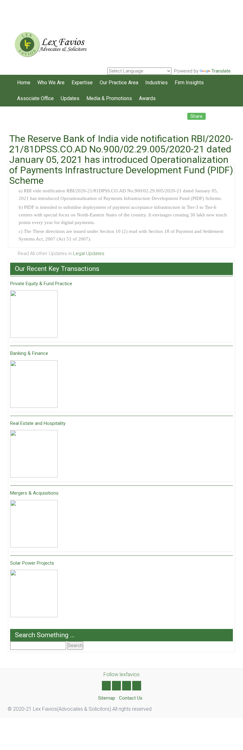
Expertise (82, 83)
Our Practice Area (119, 83)
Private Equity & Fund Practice (41, 283)
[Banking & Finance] (34, 384)
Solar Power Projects (32, 563)
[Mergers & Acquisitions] (34, 524)
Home (23, 83)
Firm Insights (189, 83)
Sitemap (106, 698)
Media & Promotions (109, 98)
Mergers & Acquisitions (34, 493)
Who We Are (51, 83)
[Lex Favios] (49, 42)
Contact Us (130, 698)
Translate (221, 71)
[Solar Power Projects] (34, 593)
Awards (147, 98)
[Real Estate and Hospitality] (34, 454)
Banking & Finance (29, 353)
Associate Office (35, 98)
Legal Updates (88, 253)
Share (196, 116)
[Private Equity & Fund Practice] (34, 314)
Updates (70, 98)
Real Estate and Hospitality (37, 423)
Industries (156, 83)
